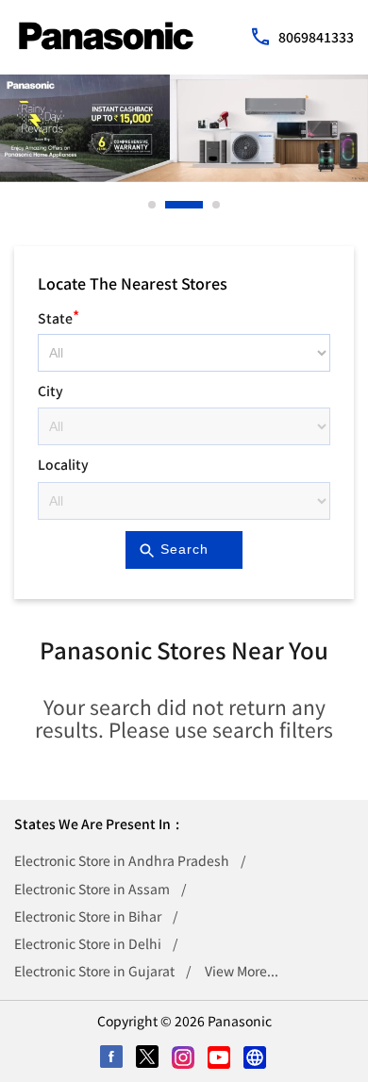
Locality (63, 464)
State (58, 315)
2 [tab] (170, 204)
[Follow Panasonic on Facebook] (112, 1058)
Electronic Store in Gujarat (94, 970)
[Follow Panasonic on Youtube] (220, 1058)
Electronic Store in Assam (92, 888)
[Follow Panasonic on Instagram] (184, 1058)
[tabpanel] (184, 128)
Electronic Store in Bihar (87, 916)
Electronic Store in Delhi (87, 943)
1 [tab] (153, 204)
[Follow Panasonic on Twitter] (148, 1058)
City (50, 390)
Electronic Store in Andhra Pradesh (121, 860)
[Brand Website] (256, 1058)
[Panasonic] (106, 36)
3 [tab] (217, 204)
